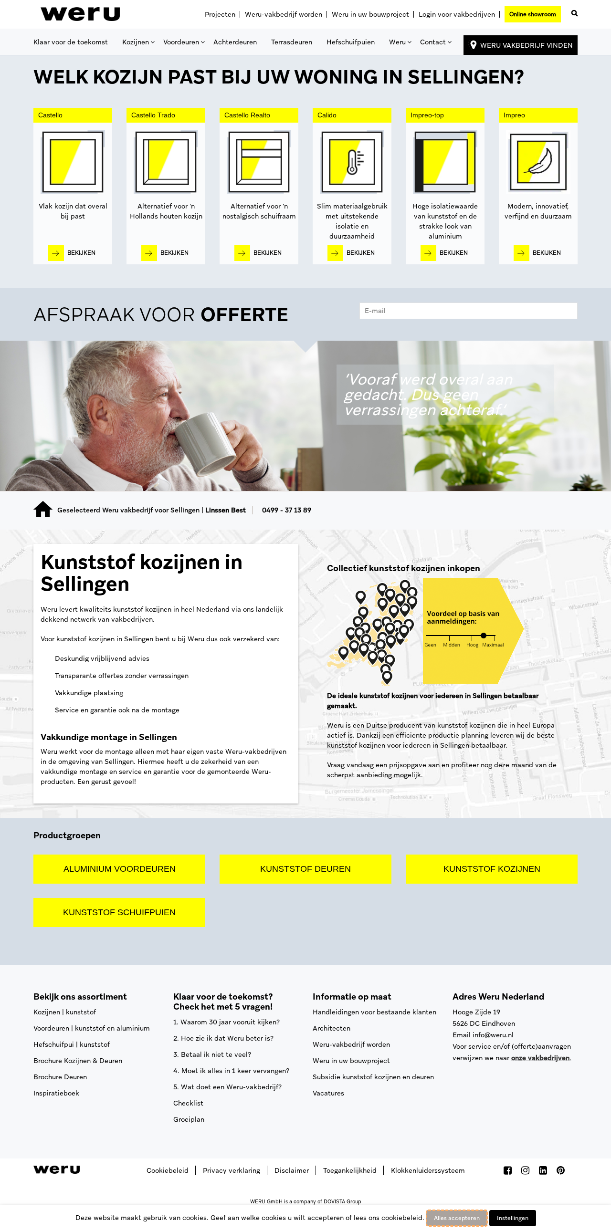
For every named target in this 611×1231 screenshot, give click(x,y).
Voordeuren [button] (181, 42)
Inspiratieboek (56, 1093)
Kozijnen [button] (135, 42)
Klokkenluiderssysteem (428, 1170)
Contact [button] (433, 42)
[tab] (305, 317)
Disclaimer (291, 1170)
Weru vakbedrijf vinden (526, 45)
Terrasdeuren (291, 42)
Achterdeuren (235, 42)
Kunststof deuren (305, 869)
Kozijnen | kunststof (64, 1012)
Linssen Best (225, 510)
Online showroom (532, 14)
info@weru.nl (493, 1035)
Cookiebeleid (168, 1170)
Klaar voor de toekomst (70, 42)
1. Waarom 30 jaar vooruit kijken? (226, 1022)
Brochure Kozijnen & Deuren (77, 1060)
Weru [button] (397, 42)
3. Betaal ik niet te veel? (212, 1054)
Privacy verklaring (231, 1170)
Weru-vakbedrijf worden (283, 14)
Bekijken (81, 253)
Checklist (188, 1103)
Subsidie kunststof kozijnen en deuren (373, 1077)
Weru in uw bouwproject (370, 14)
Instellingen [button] (512, 1218)
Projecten (220, 14)
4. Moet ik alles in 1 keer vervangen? (231, 1070)
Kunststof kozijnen (491, 869)
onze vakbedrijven (540, 1058)
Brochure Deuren (60, 1077)
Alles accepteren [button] (457, 1218)
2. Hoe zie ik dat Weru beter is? (223, 1038)
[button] (573, 11)
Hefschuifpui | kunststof (71, 1044)
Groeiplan (188, 1119)
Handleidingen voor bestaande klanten (374, 1012)
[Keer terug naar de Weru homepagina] (80, 14)
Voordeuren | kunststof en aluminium (91, 1028)
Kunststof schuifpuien (119, 912)
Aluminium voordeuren (119, 869)
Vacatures (328, 1093)
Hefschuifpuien (351, 42)
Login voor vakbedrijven (457, 14)
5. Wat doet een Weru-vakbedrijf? (227, 1087)
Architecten (331, 1028)
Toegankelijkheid (350, 1170)
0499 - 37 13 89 (286, 510)
